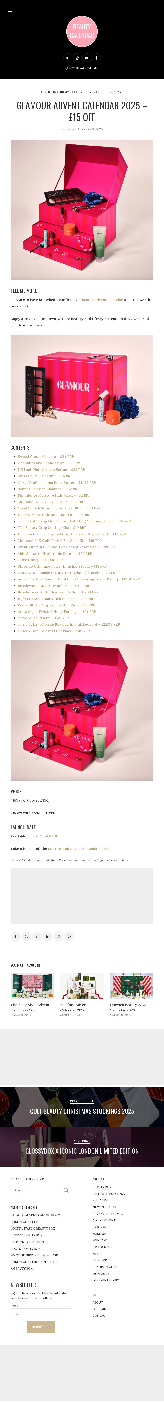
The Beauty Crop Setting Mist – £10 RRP (52, 527)
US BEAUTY (101, 1274)
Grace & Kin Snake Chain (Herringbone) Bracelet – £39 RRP (69, 572)
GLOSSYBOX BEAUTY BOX (29, 1242)
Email (14, 1306)
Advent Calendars (55, 92)
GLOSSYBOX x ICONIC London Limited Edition (82, 1150)
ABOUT (98, 1302)
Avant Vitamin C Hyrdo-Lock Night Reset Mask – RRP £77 (66, 547)
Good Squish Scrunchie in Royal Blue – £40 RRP (59, 508)
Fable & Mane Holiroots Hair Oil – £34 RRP (54, 514)
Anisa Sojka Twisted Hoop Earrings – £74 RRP (57, 611)
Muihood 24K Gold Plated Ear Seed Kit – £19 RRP (60, 540)
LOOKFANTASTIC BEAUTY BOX (33, 1228)
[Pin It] (37, 936)
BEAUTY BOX (102, 1187)
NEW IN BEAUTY (105, 1207)
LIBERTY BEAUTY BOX (26, 1235)
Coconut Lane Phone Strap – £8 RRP (49, 463)
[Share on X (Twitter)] (26, 936)
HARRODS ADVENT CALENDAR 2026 (36, 1215)
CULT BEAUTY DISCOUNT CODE (34, 1262)
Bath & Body (82, 92)
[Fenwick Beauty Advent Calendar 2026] (131, 986)
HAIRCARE (100, 1260)
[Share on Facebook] (16, 936)
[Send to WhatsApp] (69, 936)
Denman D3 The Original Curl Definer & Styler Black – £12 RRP (72, 534)
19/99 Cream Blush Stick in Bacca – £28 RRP (56, 598)
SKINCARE (100, 1240)
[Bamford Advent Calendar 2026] (82, 986)
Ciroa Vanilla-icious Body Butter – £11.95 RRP (57, 482)
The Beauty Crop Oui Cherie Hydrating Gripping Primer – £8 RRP (74, 521)
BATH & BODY (102, 1247)
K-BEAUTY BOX (21, 1268)
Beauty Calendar (87, 68)
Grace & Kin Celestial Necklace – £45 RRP (54, 631)
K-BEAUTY (100, 1200)
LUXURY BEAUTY (105, 1267)
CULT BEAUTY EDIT (25, 1222)
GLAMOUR (49, 836)
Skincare (116, 92)
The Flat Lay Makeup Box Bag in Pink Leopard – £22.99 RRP (69, 624)
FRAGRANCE (102, 1227)
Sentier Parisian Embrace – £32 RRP (48, 489)
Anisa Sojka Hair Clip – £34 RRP (45, 476)
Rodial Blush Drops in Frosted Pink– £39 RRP (56, 605)
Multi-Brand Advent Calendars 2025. (79, 848)
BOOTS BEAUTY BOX (25, 1249)
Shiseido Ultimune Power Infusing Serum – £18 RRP (62, 566)
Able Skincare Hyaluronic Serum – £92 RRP (55, 553)
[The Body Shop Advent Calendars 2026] (32, 986)
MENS (97, 1254)
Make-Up (100, 92)
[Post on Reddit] (58, 936)
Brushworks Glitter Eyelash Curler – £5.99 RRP (58, 592)
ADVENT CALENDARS (108, 1214)
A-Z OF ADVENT (104, 1220)
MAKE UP (99, 1234)
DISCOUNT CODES (106, 1280)
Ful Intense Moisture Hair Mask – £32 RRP (54, 495)
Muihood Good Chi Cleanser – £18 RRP (51, 501)
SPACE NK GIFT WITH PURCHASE (34, 1255)
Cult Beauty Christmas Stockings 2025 (82, 1111)
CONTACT (100, 1315)
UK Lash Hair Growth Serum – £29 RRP (51, 469)
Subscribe (41, 1327)
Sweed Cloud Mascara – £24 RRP (46, 456)
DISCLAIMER (101, 1309)
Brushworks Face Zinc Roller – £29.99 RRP (54, 585)
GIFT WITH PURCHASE (109, 1194)
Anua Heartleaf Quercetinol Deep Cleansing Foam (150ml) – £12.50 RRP (79, 579)
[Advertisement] (82, 896)
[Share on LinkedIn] (48, 936)
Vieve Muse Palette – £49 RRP (43, 618)
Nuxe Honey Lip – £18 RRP (40, 559)
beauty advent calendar (102, 299)
